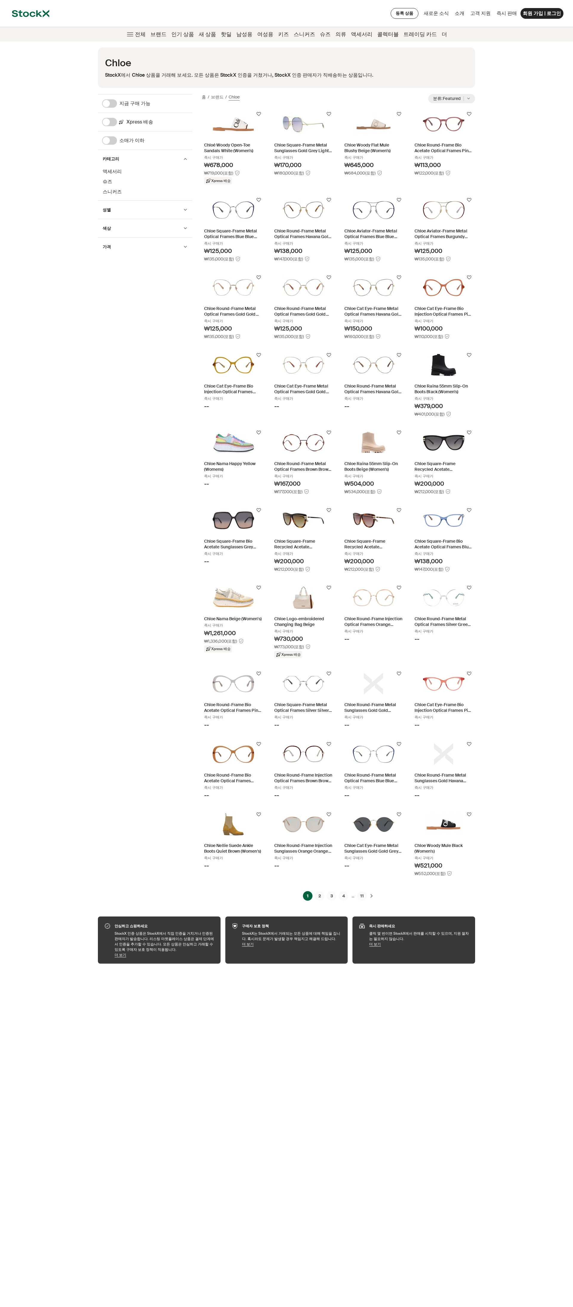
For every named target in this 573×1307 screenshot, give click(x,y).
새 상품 (207, 34)
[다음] (371, 896)
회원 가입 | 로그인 (542, 13)
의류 (340, 34)
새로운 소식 (436, 13)
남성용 (244, 34)
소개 (461, 14)
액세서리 (361, 34)
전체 (140, 34)
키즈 (283, 34)
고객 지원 (480, 13)
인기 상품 (182, 34)
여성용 (265, 34)
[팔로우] (259, 114)
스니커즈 (304, 34)
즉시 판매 (507, 13)
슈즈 (325, 34)
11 (362, 896)
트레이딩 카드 (420, 34)
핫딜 (226, 34)
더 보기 (165, 954)
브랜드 (158, 34)
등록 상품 (404, 13)
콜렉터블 (388, 34)
